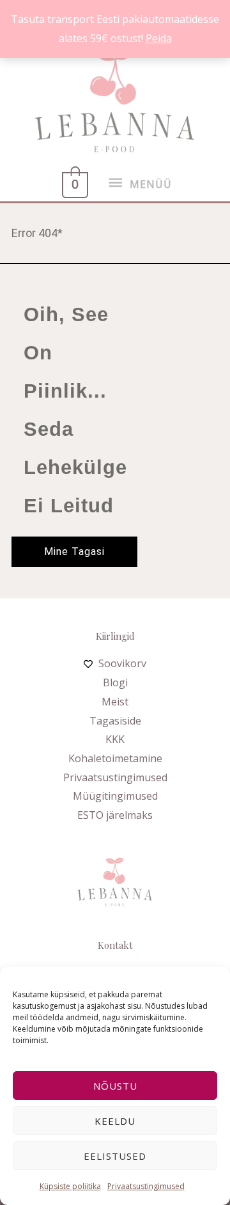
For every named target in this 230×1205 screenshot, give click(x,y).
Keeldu (115, 1121)
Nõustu (115, 1085)
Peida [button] (159, 38)
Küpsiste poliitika (70, 1186)
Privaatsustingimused (146, 1186)
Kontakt (115, 945)
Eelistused (115, 1156)
